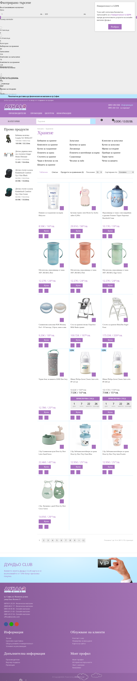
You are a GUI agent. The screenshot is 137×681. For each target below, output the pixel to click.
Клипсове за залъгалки (10, 57)
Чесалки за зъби (77, 161)
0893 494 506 (114, 105)
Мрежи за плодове (8, 89)
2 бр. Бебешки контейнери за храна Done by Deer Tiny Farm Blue (84, 452)
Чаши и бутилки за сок (47, 161)
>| (83, 540)
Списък (54, 172)
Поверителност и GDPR (121, 15)
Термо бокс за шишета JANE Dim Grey (53, 379)
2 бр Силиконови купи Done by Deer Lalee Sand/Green (52, 452)
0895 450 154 (113, 108)
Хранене (49, 128)
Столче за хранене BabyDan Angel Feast (115, 326)
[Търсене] (93, 121)
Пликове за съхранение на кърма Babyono (51, 214)
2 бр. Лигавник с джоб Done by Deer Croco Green (52, 507)
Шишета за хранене (46, 165)
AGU (2, 85)
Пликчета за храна (45, 153)
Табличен (43, 172)
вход (32, 100)
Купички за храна (78, 145)
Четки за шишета (109, 161)
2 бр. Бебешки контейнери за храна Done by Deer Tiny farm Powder (115, 452)
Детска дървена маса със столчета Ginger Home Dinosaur (23, 154)
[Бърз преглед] (62, 208)
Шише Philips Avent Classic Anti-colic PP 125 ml (85, 380)
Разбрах (115, 26)
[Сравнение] (46, 236)
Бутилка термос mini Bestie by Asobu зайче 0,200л (84, 214)
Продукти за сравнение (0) (72, 172)
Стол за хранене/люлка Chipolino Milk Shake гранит (83, 326)
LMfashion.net (79, 677)
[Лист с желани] (41, 236)
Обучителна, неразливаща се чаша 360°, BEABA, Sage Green (115, 271)
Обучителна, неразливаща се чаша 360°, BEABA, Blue (51, 271)
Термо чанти (107, 157)
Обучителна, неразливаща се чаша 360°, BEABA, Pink (83, 271)
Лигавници (4, 83)
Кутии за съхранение (46, 149)
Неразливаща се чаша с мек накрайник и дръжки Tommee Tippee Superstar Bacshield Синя (116, 215)
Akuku (2, 93)
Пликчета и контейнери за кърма (85, 153)
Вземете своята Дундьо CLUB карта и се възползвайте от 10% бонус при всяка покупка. (22, 573)
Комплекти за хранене (10, 62)
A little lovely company (9, 77)
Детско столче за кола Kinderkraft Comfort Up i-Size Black (24, 172)
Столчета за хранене (46, 157)
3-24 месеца (5, 38)
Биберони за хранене (9, 46)
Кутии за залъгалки (111, 145)
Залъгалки (4, 51)
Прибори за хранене (111, 153)
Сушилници (75, 157)
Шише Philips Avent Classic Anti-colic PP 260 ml (116, 380)
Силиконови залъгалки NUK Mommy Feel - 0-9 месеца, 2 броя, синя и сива (52, 326)
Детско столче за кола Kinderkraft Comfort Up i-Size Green (24, 191)
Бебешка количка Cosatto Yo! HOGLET (23, 136)
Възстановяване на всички (12, 7)
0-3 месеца (4, 30)
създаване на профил (46, 100)
